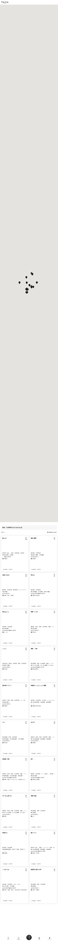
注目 (2, 532)
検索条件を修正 (52, 532)
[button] (28, 289)
